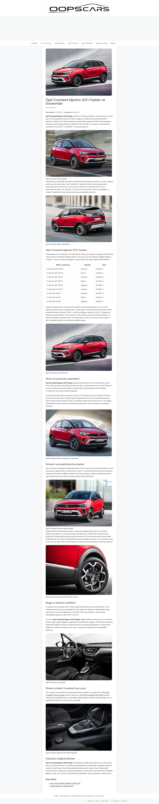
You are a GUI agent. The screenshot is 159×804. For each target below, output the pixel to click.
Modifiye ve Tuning (101, 43)
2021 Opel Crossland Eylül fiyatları (91, 695)
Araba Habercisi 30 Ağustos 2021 (61, 786)
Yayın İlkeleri (124, 801)
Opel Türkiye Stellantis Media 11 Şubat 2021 (65, 783)
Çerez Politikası (115, 801)
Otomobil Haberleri (46, 43)
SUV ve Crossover (73, 43)
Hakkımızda (90, 801)
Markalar (113, 43)
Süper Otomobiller (87, 43)
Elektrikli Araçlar (60, 43)
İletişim (97, 801)
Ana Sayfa (34, 43)
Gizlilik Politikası (105, 801)
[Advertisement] (79, 28)
